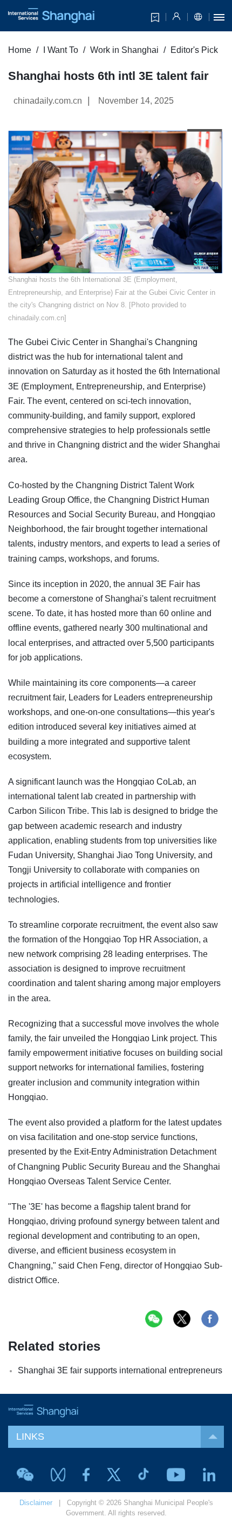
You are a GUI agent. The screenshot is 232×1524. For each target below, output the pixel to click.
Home (19, 50)
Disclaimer (35, 1503)
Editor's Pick (194, 50)
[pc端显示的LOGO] (51, 15)
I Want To (60, 50)
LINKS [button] (30, 1436)
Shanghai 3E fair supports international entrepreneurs (120, 1370)
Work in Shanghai (124, 50)
